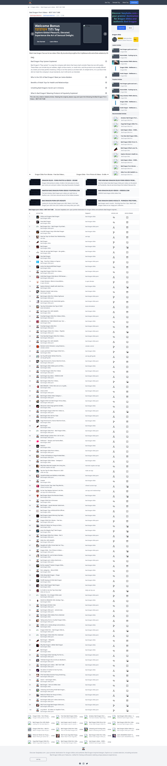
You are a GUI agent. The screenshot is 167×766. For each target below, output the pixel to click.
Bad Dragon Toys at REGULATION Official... (52, 510)
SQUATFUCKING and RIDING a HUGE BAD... (52, 475)
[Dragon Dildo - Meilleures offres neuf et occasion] (115, 68)
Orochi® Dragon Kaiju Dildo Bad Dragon (52, 231)
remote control (44, 348)
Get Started (41, 42)
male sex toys (44, 472)
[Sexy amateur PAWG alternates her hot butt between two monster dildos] (115, 62)
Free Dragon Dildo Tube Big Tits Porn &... (52, 655)
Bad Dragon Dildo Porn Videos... (49, 381)
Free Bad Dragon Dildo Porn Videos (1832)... (53, 316)
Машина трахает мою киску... (49, 291)
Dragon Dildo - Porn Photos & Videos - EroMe (91, 174)
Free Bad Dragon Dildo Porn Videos (50, 371)
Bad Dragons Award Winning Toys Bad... (52, 515)
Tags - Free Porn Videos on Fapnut (50, 261)
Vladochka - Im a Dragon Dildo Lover (51, 595)
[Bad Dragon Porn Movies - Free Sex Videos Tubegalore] (115, 167)
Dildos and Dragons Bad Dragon (49, 216)
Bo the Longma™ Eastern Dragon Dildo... (52, 565)
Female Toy (116, 2)
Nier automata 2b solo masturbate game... (52, 301)
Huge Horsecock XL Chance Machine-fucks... (53, 361)
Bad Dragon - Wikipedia (47, 640)
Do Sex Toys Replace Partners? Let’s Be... (52, 490)
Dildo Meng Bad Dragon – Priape (50, 575)
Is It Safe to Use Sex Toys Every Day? (50, 590)
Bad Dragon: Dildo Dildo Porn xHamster (51, 635)
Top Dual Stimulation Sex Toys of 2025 (51, 306)
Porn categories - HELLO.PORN (49, 570)
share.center (44, 391)
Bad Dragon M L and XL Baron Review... (51, 555)
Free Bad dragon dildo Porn (48, 326)
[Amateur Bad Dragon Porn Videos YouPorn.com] (115, 119)
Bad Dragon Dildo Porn (126, 120)
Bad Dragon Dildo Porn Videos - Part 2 (51, 535)
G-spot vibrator (44, 283)
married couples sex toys (47, 467)
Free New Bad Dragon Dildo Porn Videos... (52, 336)
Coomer (42, 480)
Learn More (54, 42)
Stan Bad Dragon (45, 256)
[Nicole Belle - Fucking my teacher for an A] (115, 56)
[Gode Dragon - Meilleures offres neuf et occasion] (115, 74)
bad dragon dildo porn (47, 228)
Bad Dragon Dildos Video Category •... (51, 396)
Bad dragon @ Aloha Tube (48, 605)
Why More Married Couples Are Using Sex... (53, 465)
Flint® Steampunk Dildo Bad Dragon (51, 580)
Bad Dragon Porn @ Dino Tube (49, 416)
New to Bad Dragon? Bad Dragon (50, 585)
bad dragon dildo (45, 218)
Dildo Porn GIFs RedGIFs (47, 540)
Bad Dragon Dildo (125, 150)
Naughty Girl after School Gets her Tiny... (52, 545)
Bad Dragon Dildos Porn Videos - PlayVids (52, 331)
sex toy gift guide (45, 358)
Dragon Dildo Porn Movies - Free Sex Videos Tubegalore (49, 174)
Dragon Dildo (123, 52)
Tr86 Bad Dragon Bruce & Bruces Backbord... (53, 660)
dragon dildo (35, 7)
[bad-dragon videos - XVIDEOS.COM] (115, 131)
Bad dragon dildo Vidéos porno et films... (52, 366)
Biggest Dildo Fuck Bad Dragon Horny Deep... (53, 401)
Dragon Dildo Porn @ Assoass (49, 500)
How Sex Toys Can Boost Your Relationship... (53, 236)
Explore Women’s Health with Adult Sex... (52, 286)
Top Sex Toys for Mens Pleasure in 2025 (51, 470)
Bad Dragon (43, 241)
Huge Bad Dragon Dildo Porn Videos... (51, 271)
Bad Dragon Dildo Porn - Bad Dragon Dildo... (53, 430)
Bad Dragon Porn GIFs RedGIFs (49, 311)
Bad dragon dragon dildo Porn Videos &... (52, 411)
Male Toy (125, 2)
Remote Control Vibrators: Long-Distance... (52, 346)
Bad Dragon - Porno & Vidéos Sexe (50, 685)
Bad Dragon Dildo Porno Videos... (50, 450)
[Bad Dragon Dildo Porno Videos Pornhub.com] (115, 143)
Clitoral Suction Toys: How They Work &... (52, 485)
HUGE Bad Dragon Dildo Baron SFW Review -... (53, 276)
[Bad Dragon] (115, 149)
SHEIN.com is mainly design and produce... (53, 625)
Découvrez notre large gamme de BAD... (52, 406)
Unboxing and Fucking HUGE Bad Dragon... (53, 689)
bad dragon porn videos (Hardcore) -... (51, 560)
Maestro (42, 445)
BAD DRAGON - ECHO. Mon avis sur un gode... (53, 386)
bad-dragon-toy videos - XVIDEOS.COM (51, 376)
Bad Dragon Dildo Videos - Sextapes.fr (51, 460)
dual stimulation (45, 308)
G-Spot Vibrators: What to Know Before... (52, 281)
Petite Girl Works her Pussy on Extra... (51, 525)
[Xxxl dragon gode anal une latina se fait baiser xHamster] (115, 50)
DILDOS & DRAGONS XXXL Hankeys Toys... (52, 600)
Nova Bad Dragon (45, 221)
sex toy (38, 759)
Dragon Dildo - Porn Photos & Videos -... (51, 550)
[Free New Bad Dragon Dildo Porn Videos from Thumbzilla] (115, 137)
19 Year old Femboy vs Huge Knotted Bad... (52, 455)
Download (134, 2)
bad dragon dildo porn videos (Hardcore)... (52, 699)
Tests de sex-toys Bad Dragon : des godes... (53, 251)
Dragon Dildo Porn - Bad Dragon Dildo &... (52, 630)
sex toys (42, 238)
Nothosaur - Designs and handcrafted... (52, 440)
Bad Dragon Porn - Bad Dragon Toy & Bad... (53, 226)
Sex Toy (107, 2)
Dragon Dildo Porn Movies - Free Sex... (51, 520)
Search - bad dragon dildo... (48, 680)
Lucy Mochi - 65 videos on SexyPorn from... (52, 709)
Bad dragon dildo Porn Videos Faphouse (52, 296)
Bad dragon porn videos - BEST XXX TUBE (53, 7)
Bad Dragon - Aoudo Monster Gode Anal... (52, 505)
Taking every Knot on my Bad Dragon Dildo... (53, 620)
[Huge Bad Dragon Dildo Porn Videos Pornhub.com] (115, 125)
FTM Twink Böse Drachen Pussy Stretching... (53, 675)
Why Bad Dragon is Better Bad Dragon (51, 645)
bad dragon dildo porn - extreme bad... (51, 610)
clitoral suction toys (46, 487)
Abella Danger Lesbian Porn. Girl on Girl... (52, 435)
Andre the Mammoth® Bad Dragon (50, 266)
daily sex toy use (45, 592)
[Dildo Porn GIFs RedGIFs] (115, 173)
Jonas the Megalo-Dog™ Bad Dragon (51, 530)
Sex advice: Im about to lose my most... (51, 670)
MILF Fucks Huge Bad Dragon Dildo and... (52, 704)
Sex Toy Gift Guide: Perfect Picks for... (51, 356)
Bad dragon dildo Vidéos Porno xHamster (52, 615)
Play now (136, 39)
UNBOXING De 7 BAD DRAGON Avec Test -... (53, 321)
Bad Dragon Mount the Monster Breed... (52, 495)
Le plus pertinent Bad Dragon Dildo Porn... (52, 351)
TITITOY (41, 29)
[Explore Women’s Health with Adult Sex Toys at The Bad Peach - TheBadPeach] (115, 155)
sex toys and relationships (48, 492)
